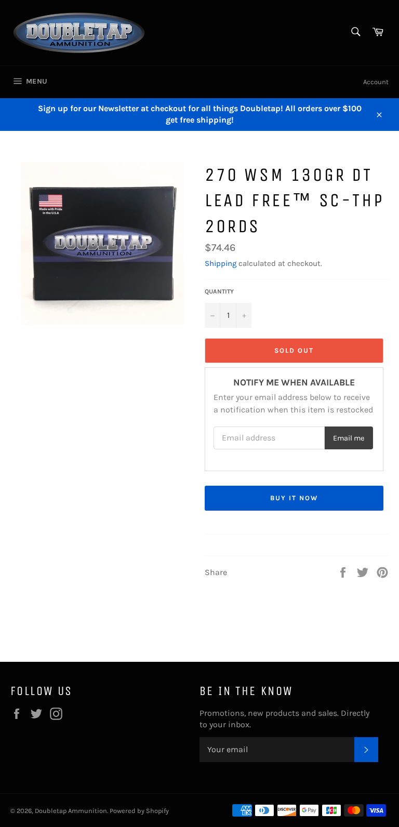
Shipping (220, 263)
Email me (348, 438)
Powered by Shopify (139, 811)
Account (376, 82)
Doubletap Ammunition (71, 811)
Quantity (219, 291)
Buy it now (294, 498)
